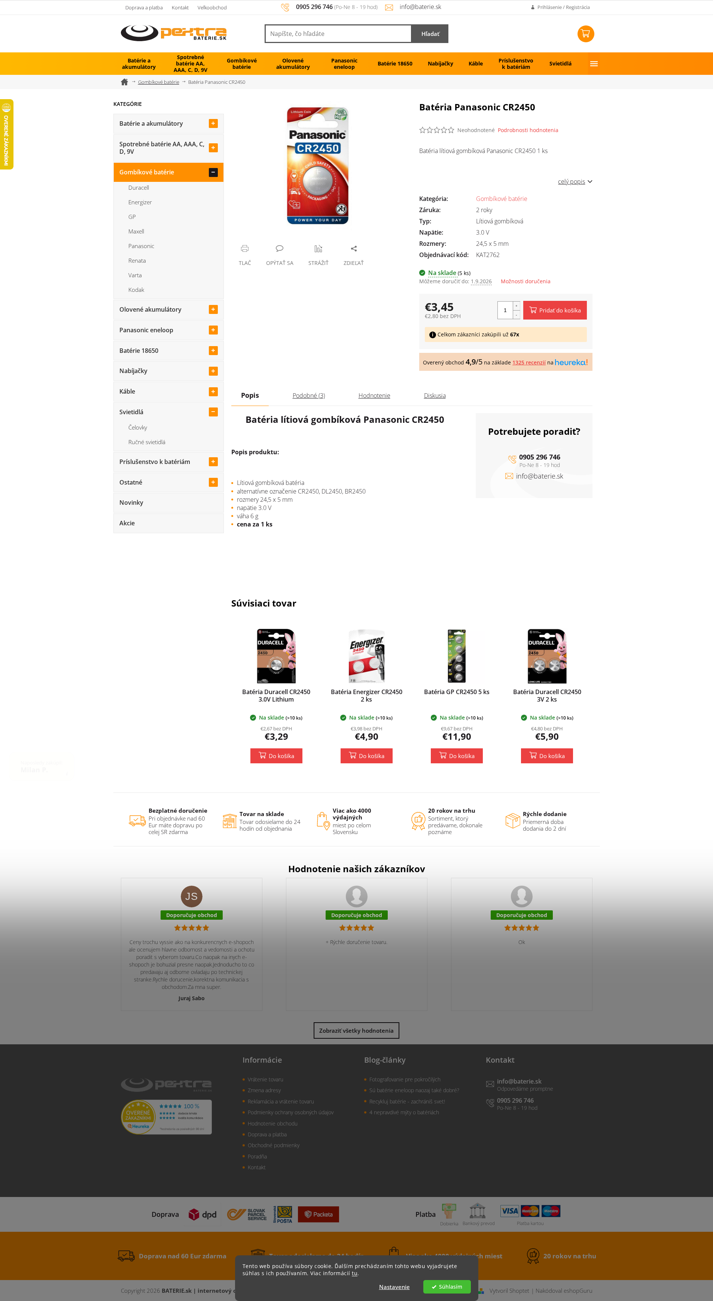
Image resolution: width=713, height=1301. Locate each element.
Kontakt (180, 7)
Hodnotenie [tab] (374, 395)
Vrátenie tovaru (265, 1079)
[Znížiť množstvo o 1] (516, 314)
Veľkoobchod (212, 7)
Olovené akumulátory (150, 309)
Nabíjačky (133, 371)
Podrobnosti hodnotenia (528, 130)
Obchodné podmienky (273, 1145)
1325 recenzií (529, 362)
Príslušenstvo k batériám (154, 462)
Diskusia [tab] (435, 395)
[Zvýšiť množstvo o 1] (516, 306)
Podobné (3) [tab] (309, 395)
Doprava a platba (144, 7)
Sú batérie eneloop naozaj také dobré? (414, 1090)
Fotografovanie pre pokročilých (405, 1079)
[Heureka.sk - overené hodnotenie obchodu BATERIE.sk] (166, 1117)
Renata (137, 260)
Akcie (127, 523)
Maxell (136, 231)
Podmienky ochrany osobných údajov (290, 1112)
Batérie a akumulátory (151, 123)
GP (132, 216)
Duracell (138, 187)
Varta (135, 275)
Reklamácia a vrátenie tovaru (281, 1101)
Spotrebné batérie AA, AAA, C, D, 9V (161, 148)
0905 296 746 (539, 456)
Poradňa (257, 1156)
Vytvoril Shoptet (509, 1290)
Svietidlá (131, 412)
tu (354, 1273)
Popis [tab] (250, 395)
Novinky (131, 502)
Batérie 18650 (138, 350)
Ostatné (130, 482)
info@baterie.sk (539, 475)
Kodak (136, 289)
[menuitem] (139, 63)
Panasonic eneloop (146, 330)
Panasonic (141, 246)
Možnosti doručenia (526, 281)
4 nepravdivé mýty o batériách (404, 1112)
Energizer (140, 202)
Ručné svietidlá (146, 442)
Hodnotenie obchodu (273, 1123)
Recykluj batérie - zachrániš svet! (407, 1101)
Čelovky (137, 427)
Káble (127, 391)
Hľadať (430, 33)
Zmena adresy (264, 1090)
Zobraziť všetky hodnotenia (356, 1030)
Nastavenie (394, 1287)
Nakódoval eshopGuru (564, 1290)
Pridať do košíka (560, 310)
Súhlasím (450, 1286)
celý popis (571, 181)
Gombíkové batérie (146, 172)
